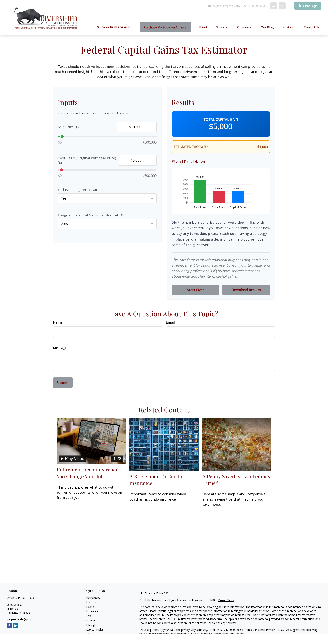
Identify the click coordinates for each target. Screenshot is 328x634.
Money (90, 620)
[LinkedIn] (273, 5)
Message (60, 347)
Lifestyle (91, 625)
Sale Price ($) (68, 127)
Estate (90, 607)
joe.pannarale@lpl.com (225, 6)
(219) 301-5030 (256, 6)
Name (58, 322)
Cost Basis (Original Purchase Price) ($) (87, 160)
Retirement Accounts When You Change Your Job (88, 473)
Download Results (246, 289)
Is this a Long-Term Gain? (79, 189)
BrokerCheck (226, 600)
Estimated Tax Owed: (191, 147)
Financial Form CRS (157, 593)
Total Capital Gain (220, 119)
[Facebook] (282, 5)
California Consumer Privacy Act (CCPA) (264, 630)
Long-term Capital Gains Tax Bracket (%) (91, 215)
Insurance (92, 611)
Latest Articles (95, 629)
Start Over (195, 289)
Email (170, 322)
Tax (88, 616)
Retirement (93, 597)
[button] (114, 27)
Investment (93, 602)
